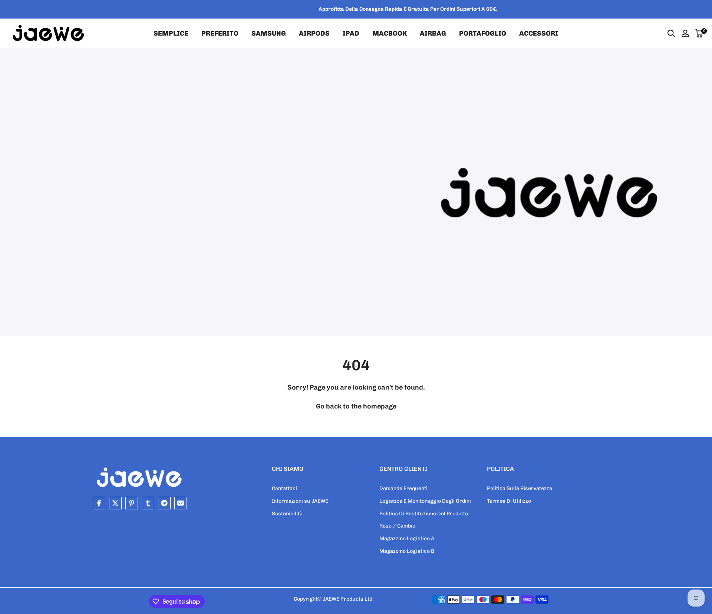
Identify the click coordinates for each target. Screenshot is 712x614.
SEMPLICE (171, 33)
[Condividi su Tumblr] (148, 503)
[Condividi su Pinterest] (131, 503)
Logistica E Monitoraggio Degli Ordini (425, 501)
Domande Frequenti (403, 488)
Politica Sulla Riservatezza (519, 488)
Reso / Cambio (397, 526)
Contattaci (284, 488)
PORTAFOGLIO (482, 33)
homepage (379, 406)
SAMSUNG (268, 33)
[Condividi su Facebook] (99, 503)
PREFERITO (219, 33)
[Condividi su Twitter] (115, 503)
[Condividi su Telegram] (164, 503)
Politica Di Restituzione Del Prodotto (423, 513)
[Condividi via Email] (180, 503)
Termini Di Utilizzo (509, 501)
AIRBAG (433, 33)
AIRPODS (314, 33)
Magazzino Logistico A (406, 538)
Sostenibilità (287, 513)
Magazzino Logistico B (406, 551)
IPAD (351, 33)
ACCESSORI (538, 33)
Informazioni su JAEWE (300, 501)
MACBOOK (389, 33)
